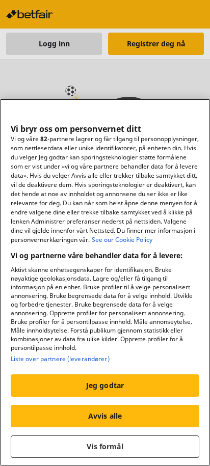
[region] (105, 282)
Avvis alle (105, 416)
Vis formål (105, 446)
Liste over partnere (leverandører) (60, 358)
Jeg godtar (105, 385)
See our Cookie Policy (122, 239)
